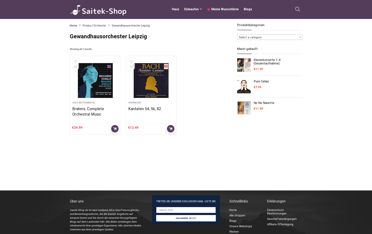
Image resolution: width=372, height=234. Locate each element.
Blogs (248, 9)
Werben (234, 231)
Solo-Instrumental (83, 102)
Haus (175, 9)
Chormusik (134, 102)
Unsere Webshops (240, 226)
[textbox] (269, 37)
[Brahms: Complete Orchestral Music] (95, 80)
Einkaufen (191, 9)
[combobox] (269, 37)
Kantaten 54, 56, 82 (144, 108)
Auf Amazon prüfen (115, 128)
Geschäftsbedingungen (282, 218)
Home (73, 25)
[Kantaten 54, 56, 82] (151, 80)
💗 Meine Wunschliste (223, 9)
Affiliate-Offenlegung (280, 224)
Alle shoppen (237, 215)
